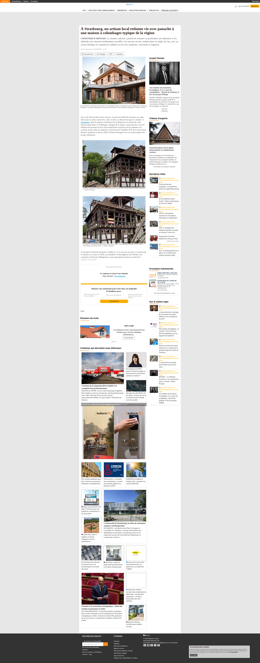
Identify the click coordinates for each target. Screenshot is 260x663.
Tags (90, 652)
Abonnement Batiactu (121, 644)
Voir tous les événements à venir (164, 293)
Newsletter (255, 1)
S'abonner (254, 6)
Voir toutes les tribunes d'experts (164, 167)
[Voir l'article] (144, 402)
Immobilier (122, 10)
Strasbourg (85, 122)
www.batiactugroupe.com (151, 638)
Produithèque (16, 1)
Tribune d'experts (169, 10)
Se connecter (120, 276)
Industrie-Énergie (137, 10)
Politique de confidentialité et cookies (125, 656)
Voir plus (164, 109)
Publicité (116, 641)
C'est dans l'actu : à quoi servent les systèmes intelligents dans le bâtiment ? (101, 402)
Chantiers (119, 54)
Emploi (26, 1)
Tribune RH (154, 10)
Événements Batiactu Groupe (123, 648)
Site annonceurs (119, 653)
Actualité (5, 1)
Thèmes (85, 652)
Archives (85, 647)
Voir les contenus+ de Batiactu (92, 650)
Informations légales (120, 651)
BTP (84, 10)
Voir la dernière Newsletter (90, 645)
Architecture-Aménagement (101, 10)
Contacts (116, 639)
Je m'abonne (114, 301)
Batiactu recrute (119, 646)
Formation (34, 1)
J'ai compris (193, 655)
